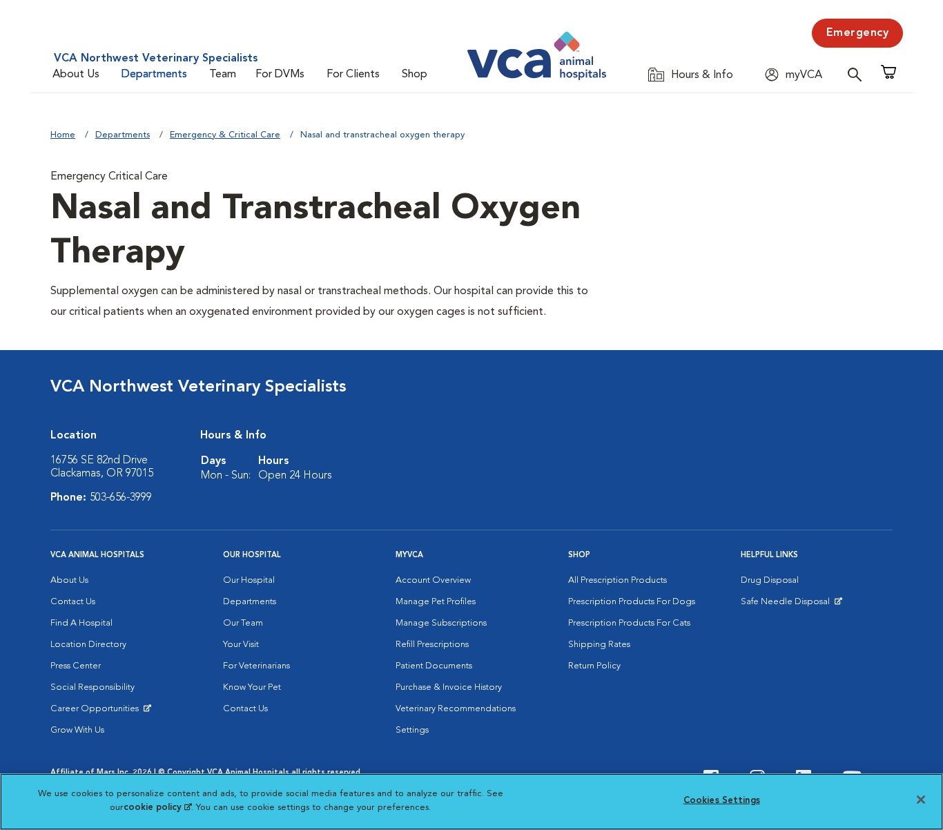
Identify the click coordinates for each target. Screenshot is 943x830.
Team (222, 74)
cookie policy (157, 806)
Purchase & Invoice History (449, 687)
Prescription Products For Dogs (631, 601)
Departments (154, 74)
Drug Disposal (770, 580)
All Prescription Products (617, 580)
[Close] (921, 799)
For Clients (353, 74)
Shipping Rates (599, 644)
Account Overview (433, 580)
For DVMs (279, 74)
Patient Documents (434, 666)
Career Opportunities (97, 712)
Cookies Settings (721, 800)
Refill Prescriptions (432, 644)
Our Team (243, 623)
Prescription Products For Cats (629, 623)
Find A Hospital (81, 623)
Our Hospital (249, 580)
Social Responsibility (92, 687)
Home (62, 135)
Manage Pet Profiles (436, 601)
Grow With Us (77, 730)
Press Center (75, 666)
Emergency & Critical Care (225, 135)
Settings (412, 730)
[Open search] (858, 74)
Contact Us (72, 601)
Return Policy (594, 666)
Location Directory (88, 644)
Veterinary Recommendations (456, 708)
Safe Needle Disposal (787, 604)
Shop (414, 74)
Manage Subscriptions (441, 623)
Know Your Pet (252, 687)
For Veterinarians (256, 666)
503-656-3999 (121, 497)
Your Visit (241, 644)
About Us (75, 74)
